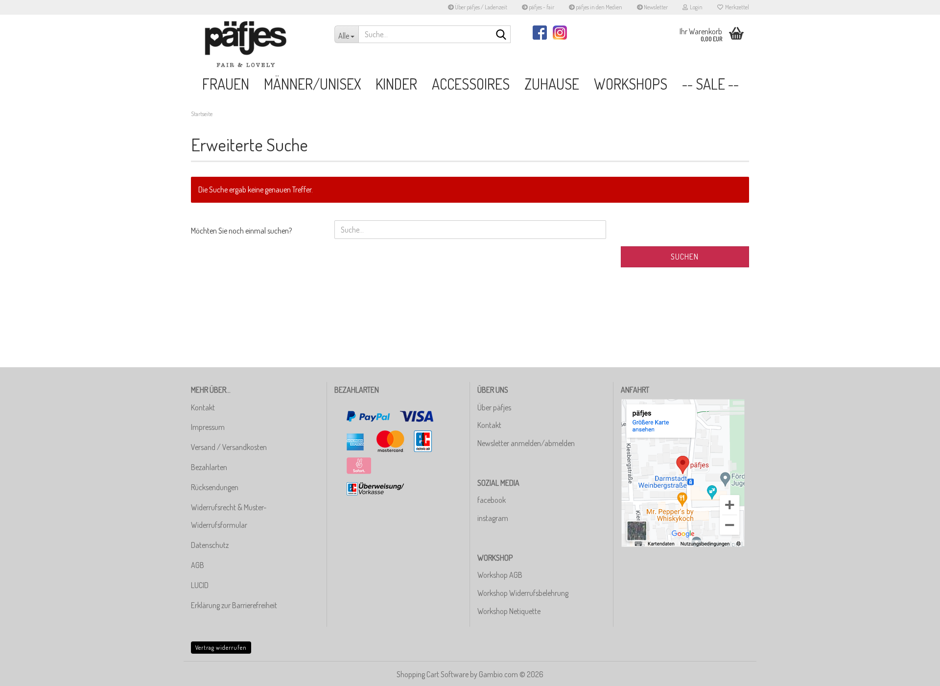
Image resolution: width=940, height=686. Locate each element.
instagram (492, 518)
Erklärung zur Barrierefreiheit (234, 605)
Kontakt (203, 407)
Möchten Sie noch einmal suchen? (241, 231)
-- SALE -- (710, 83)
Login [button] (695, 7)
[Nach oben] (913, 671)
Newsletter (655, 7)
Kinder (396, 83)
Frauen (225, 83)
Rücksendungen (214, 487)
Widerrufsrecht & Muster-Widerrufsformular (228, 516)
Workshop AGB (499, 575)
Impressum (208, 427)
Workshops (630, 83)
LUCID (200, 585)
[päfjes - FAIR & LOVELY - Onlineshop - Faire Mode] (255, 44)
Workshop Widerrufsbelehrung (522, 593)
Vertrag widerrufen (221, 647)
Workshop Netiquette (508, 611)
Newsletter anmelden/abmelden (526, 443)
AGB (197, 565)
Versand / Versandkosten (229, 447)
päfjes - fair (541, 7)
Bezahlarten (209, 467)
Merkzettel (736, 7)
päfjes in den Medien (598, 7)
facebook (491, 500)
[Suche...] (501, 35)
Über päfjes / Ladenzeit (480, 7)
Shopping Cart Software (433, 674)
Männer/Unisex (312, 83)
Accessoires (471, 83)
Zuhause (551, 83)
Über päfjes (494, 407)
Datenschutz (210, 545)
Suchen (685, 256)
